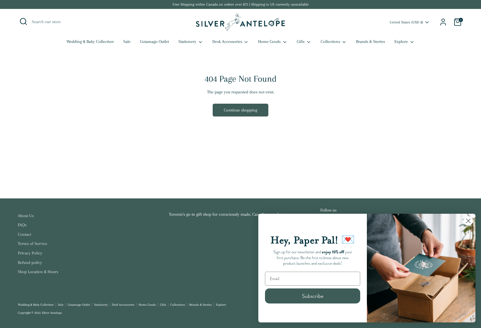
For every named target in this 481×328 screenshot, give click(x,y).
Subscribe (312, 296)
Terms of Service (32, 243)
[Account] (443, 22)
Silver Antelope (52, 313)
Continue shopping (240, 110)
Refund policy (30, 262)
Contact (24, 234)
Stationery (187, 41)
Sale (127, 41)
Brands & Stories (370, 41)
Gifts (301, 41)
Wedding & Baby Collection (90, 41)
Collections (331, 41)
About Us (26, 215)
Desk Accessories (227, 41)
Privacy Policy (30, 253)
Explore (401, 41)
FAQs (22, 224)
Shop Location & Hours (38, 271)
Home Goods (270, 41)
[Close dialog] (468, 221)
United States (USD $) (406, 22)
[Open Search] (23, 21)
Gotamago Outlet (154, 41)
